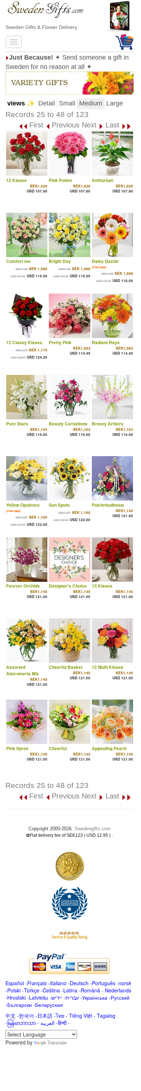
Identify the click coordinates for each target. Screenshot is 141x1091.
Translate (57, 1042)
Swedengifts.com (92, 828)
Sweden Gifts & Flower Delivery (41, 27)
